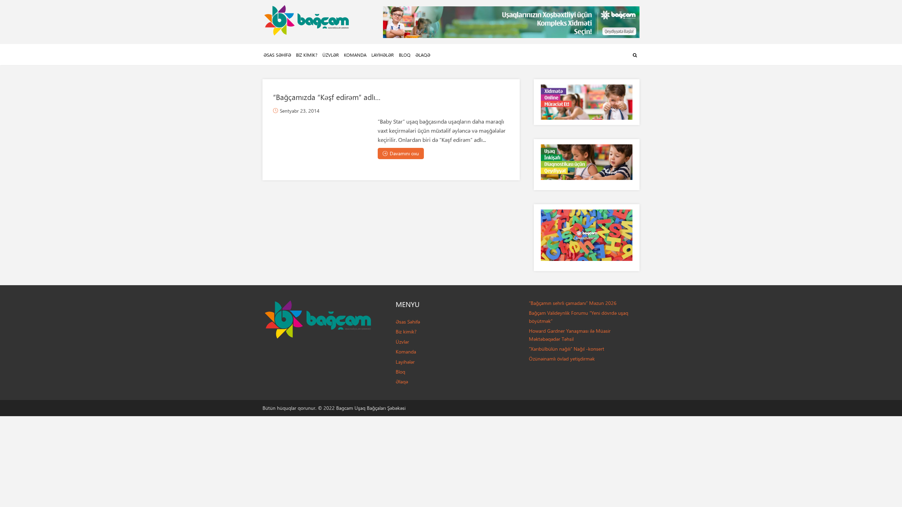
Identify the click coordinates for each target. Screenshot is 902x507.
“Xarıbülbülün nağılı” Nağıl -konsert (566, 348)
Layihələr (382, 55)
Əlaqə (422, 55)
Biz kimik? (306, 55)
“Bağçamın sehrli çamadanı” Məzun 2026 (573, 303)
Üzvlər (330, 55)
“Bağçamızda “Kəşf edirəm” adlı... (327, 97)
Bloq (404, 55)
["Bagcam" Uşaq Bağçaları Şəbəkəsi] (306, 18)
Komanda (355, 55)
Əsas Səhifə (277, 55)
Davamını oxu (404, 153)
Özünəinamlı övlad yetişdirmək (562, 358)
